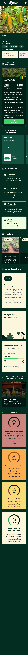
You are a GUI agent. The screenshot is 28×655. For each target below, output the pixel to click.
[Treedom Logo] (14, 4)
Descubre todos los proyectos (14, 121)
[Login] (22, 2)
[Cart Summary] (25, 2)
